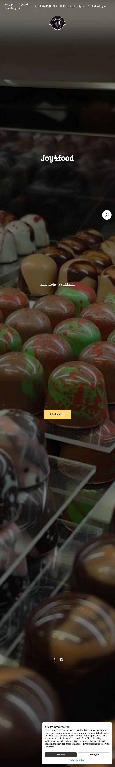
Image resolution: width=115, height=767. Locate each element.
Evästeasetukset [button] (77, 760)
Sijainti (23, 4)
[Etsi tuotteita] (106, 214)
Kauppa (9, 4)
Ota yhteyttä (12, 8)
